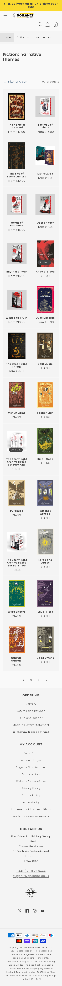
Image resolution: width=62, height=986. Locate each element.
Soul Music (45, 364)
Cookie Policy (31, 795)
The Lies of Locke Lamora (16, 175)
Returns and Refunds (31, 711)
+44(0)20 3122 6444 (30, 871)
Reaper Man (45, 412)
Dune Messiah (45, 317)
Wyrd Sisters (17, 611)
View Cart (31, 753)
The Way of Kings (45, 126)
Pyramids (16, 510)
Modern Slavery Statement (31, 725)
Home (7, 37)
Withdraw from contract (31, 732)
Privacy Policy (31, 788)
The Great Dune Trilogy (16, 365)
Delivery (31, 704)
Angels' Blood (45, 271)
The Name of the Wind (16, 126)
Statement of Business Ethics (31, 809)
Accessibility (30, 802)
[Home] (23, 15)
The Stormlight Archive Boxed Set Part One (16, 462)
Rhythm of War (16, 271)
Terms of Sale (31, 774)
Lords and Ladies (45, 561)
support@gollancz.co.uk (31, 876)
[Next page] (46, 680)
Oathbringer (45, 222)
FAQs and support (30, 718)
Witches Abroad (45, 512)
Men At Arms (16, 412)
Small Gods (45, 459)
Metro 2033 (45, 173)
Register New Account (31, 767)
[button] (5, 15)
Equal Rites (45, 611)
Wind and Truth (16, 317)
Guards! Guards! (16, 659)
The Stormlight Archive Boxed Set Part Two (16, 563)
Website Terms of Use (31, 781)
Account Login (31, 760)
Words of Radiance (16, 224)
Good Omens (45, 658)
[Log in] (47, 24)
